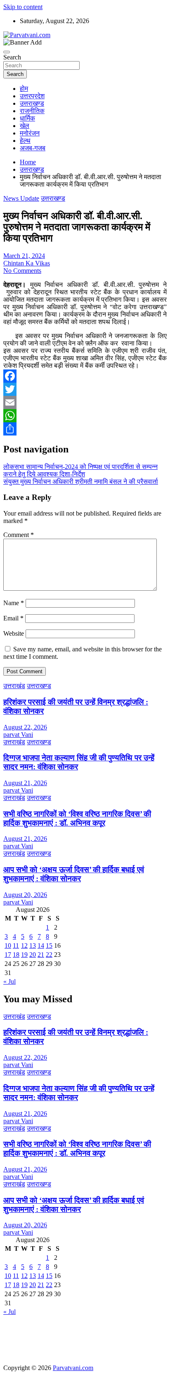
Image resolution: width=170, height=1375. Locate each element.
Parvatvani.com (73, 1367)
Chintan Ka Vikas (26, 263)
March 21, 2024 (24, 255)
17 (8, 954)
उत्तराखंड (14, 685)
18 (16, 954)
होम (24, 88)
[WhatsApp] (85, 415)
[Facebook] (85, 376)
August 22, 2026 (25, 727)
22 (49, 954)
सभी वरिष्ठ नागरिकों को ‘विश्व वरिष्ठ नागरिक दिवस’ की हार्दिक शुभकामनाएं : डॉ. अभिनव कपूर (77, 818)
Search (12, 57)
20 (32, 954)
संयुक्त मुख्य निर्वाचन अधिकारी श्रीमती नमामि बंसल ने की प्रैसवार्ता (80, 481)
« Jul (9, 981)
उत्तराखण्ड (32, 103)
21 (41, 954)
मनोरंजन (30, 133)
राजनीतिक (32, 110)
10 (8, 945)
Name (13, 602)
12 (24, 945)
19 (24, 954)
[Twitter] (85, 389)
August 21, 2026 (25, 782)
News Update (21, 198)
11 (16, 945)
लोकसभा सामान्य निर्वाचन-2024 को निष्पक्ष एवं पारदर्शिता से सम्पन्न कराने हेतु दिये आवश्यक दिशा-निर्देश (80, 470)
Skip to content (22, 6)
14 (41, 945)
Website (13, 633)
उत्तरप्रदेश (32, 95)
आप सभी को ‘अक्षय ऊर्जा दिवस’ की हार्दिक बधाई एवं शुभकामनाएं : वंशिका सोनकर (73, 874)
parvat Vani (18, 734)
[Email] (85, 402)
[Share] (85, 428)
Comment (18, 534)
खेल (24, 125)
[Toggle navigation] (6, 52)
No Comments (22, 270)
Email (13, 618)
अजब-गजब (32, 147)
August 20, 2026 (25, 894)
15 (49, 945)
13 (32, 945)
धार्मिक (27, 118)
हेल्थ (25, 140)
